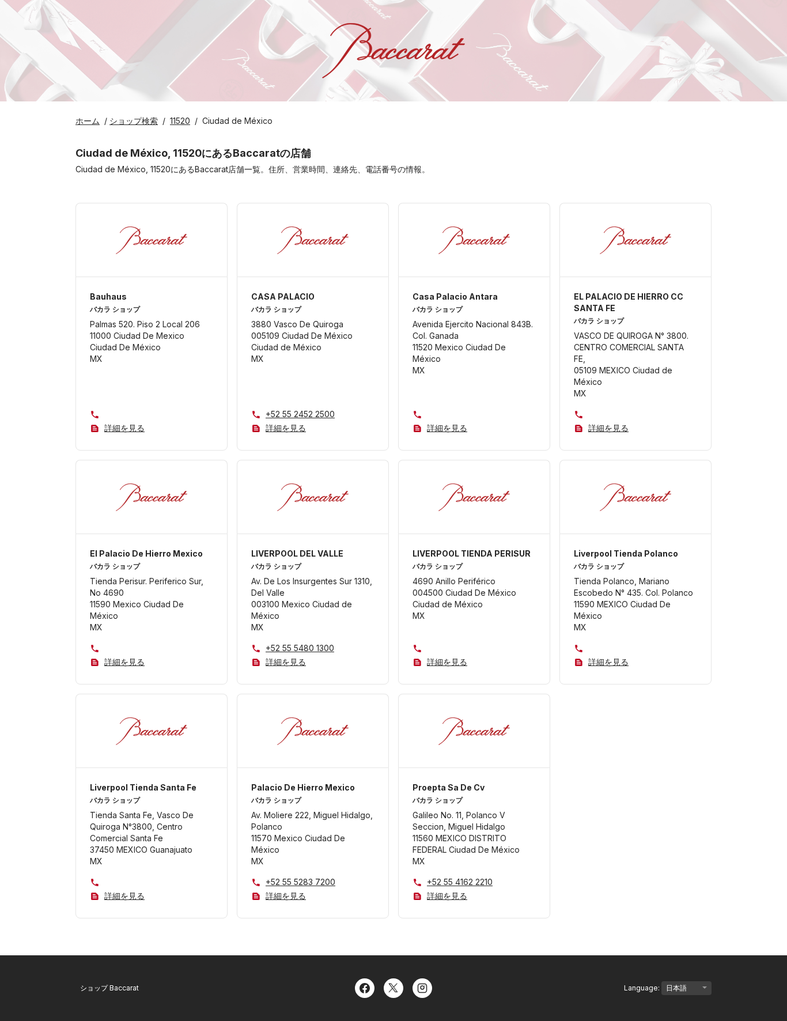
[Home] (393, 50)
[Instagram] (422, 987)
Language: (642, 988)
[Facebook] (364, 987)
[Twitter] (393, 987)
